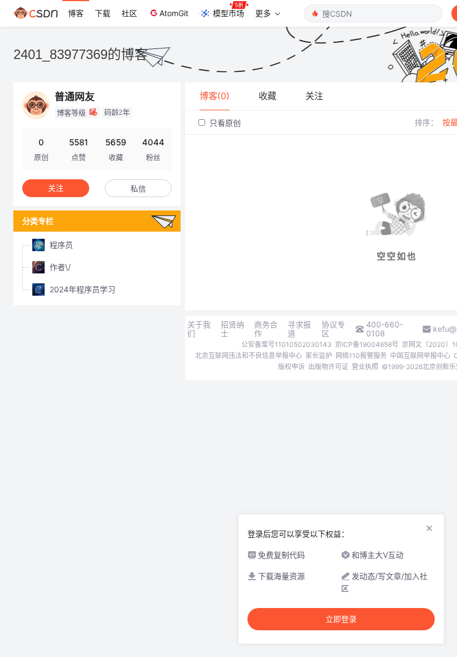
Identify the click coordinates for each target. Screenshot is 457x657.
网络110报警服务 (361, 355)
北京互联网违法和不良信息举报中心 (248, 355)
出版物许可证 (328, 366)
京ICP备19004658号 (366, 344)
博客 (76, 13)
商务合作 (266, 329)
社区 (129, 13)
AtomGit (173, 13)
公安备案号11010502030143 (286, 344)
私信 (138, 188)
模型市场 (228, 13)
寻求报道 (299, 329)
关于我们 (199, 329)
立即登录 (341, 619)
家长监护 (318, 355)
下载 (102, 13)
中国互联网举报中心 (420, 355)
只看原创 (224, 123)
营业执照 (365, 366)
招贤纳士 (232, 329)
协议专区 (333, 329)
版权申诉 (291, 366)
